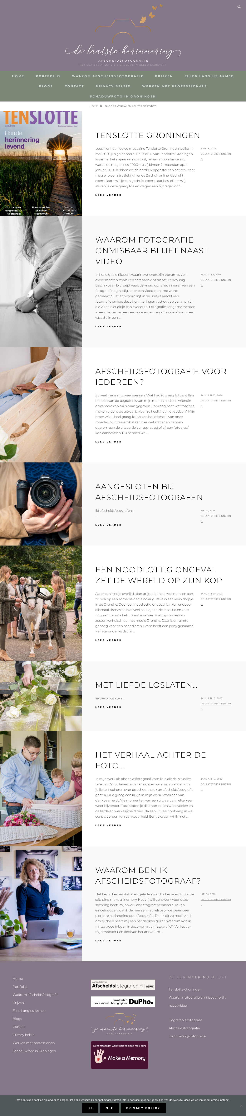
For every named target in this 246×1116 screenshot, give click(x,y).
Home (18, 76)
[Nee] (241, 1106)
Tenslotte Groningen (147, 135)
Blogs (46, 86)
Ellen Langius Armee (209, 76)
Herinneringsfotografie (187, 1036)
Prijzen (164, 76)
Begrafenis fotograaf (185, 1020)
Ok (90, 1108)
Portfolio (48, 76)
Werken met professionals (174, 86)
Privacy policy (143, 1108)
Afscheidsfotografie (184, 1028)
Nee (109, 1108)
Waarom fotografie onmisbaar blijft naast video (152, 250)
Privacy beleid (113, 86)
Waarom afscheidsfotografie (108, 76)
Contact (74, 86)
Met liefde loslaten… (146, 685)
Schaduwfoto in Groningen (123, 96)
